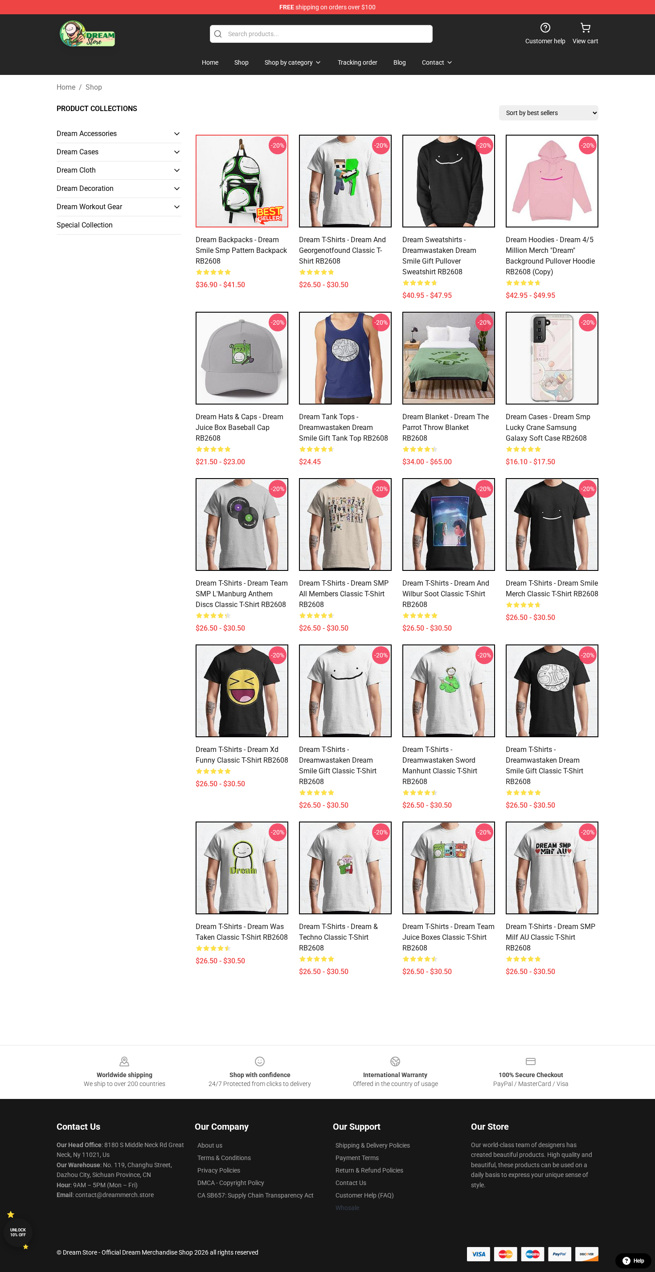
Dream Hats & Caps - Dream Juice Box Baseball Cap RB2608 (239, 427)
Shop (94, 87)
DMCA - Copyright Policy (230, 1182)
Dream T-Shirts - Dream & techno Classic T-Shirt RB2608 (338, 937)
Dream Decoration (85, 188)
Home (66, 87)
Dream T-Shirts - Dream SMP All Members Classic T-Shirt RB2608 (344, 594)
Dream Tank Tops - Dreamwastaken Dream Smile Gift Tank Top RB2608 (343, 427)
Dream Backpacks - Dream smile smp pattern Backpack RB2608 (241, 250)
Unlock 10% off (18, 1232)
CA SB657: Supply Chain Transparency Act (255, 1195)
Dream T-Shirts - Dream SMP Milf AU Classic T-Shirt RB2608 (550, 937)
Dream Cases (77, 152)
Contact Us (351, 1182)
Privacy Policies (218, 1170)
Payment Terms (357, 1157)
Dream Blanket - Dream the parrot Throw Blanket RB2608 (445, 427)
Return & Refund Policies (369, 1170)
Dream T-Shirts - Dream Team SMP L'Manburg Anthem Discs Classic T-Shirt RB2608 (242, 594)
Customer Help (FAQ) (365, 1195)
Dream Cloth (76, 170)
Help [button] (639, 1261)
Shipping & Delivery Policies (373, 1145)
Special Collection (85, 225)
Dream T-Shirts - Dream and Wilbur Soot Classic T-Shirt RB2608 (445, 594)
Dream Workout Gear (89, 206)
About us (209, 1145)
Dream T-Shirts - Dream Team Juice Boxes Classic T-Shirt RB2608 (448, 937)
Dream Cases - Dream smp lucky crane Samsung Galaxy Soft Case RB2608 (548, 427)
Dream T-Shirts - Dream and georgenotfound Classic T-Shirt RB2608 (342, 250)
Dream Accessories (87, 133)
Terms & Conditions (224, 1157)
